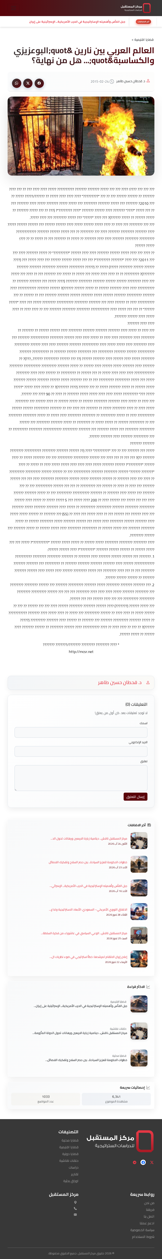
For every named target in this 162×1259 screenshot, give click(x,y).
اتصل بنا (149, 1216)
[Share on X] (27, 83)
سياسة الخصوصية (142, 1230)
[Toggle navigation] (13, 8)
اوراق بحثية (70, 1181)
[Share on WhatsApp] (16, 83)
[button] (67, 21)
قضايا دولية (70, 1154)
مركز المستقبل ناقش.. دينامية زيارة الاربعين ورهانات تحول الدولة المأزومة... (79, 1033)
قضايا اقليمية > (143, 39)
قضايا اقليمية (68, 1147)
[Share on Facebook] (39, 83)
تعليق (143, 761)
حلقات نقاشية (68, 1160)
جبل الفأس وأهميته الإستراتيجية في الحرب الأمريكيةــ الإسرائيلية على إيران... (80, 1006)
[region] (81, 21)
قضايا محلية (70, 1140)
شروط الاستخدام (143, 1236)
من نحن (149, 1203)
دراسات (73, 1167)
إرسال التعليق (135, 796)
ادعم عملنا (147, 1223)
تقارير (74, 1174)
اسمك (143, 723)
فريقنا (150, 1209)
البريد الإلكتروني (138, 742)
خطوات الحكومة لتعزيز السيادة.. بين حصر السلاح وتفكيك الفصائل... (86, 1060)
